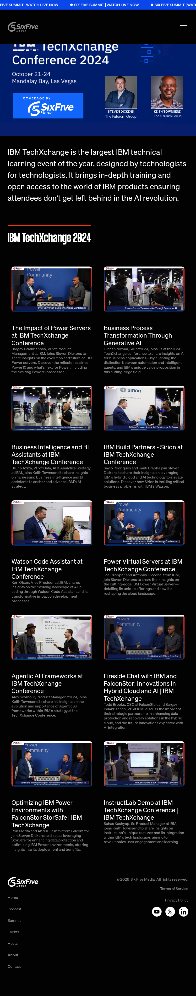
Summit (14, 920)
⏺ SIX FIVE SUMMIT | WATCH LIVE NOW (90, 5)
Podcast (14, 909)
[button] (183, 27)
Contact (14, 966)
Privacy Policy (176, 900)
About (13, 955)
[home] (23, 27)
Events (13, 932)
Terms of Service (174, 888)
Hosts (13, 943)
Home (13, 897)
